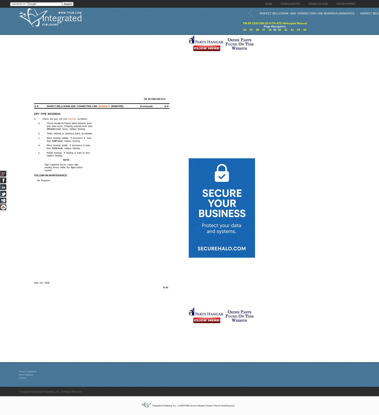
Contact (22, 378)
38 (270, 29)
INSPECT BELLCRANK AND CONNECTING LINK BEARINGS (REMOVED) (307, 13)
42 (292, 29)
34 (244, 29)
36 (257, 29)
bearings (72, 119)
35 (251, 29)
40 (279, 29)
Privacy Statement (28, 371)
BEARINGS (104, 106)
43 (298, 29)
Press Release (26, 375)
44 (304, 29)
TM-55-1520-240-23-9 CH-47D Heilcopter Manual (275, 23)
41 (285, 29)
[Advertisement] (103, 62)
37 (263, 29)
